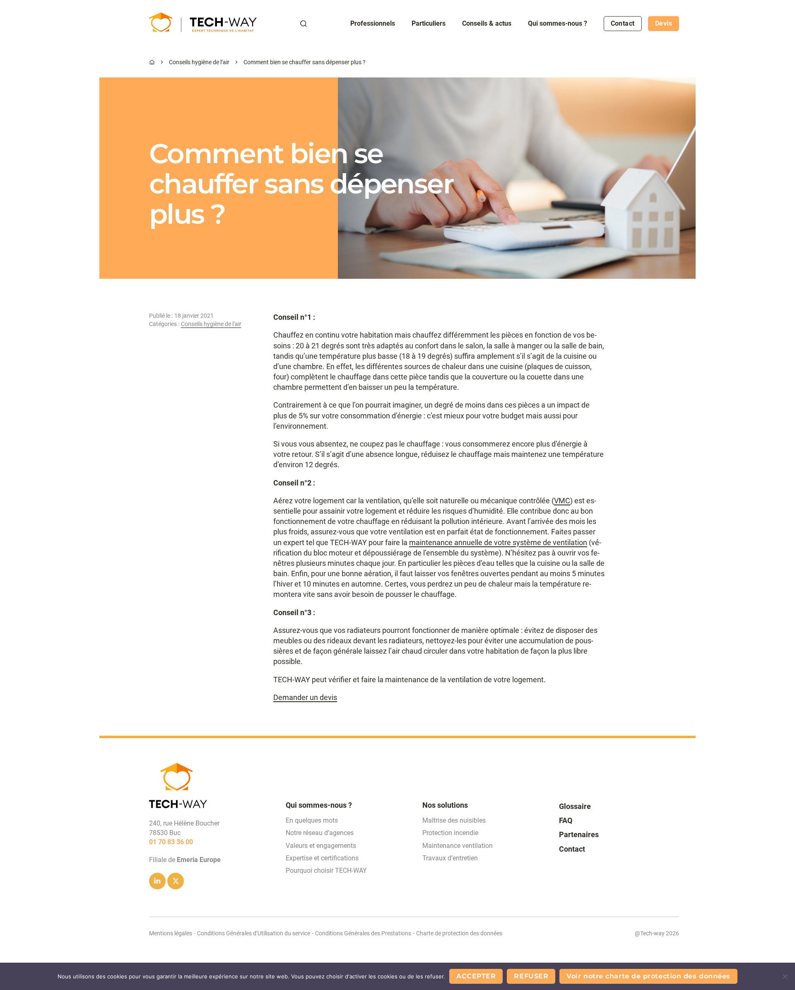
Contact (623, 23)
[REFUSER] (785, 976)
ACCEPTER (476, 976)
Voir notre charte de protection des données (648, 976)
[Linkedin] (157, 881)
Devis (663, 23)
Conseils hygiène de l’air (199, 62)
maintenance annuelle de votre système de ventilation (498, 542)
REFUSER (531, 976)
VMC (562, 500)
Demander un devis (305, 697)
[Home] (152, 62)
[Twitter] (175, 881)
